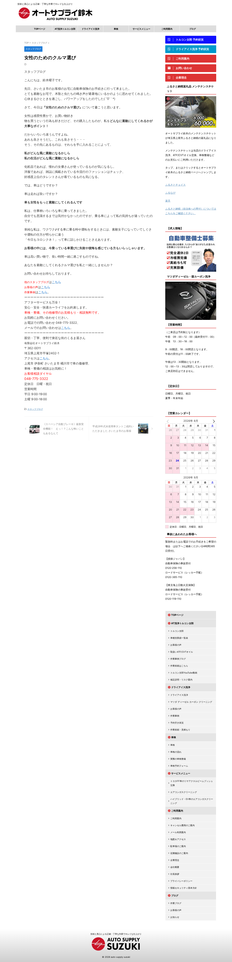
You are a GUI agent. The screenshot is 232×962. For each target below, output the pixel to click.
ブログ (192, 28)
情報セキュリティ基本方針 (183, 888)
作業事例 (174, 715)
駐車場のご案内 (178, 846)
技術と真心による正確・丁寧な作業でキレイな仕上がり (116, 934)
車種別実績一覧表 (179, 638)
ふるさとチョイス (175, 184)
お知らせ (174, 917)
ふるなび (170, 192)
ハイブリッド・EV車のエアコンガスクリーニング (191, 801)
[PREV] (168, 421)
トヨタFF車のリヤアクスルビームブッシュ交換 (191, 783)
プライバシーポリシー (181, 881)
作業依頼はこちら (179, 665)
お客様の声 (175, 644)
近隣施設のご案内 (179, 853)
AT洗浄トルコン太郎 (65, 28)
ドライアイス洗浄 (90, 28)
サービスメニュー (141, 28)
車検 (116, 28)
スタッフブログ (35, 409)
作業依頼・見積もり (180, 729)
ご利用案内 (166, 28)
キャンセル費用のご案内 (182, 825)
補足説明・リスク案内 (181, 679)
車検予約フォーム (179, 765)
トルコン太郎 (177, 631)
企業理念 (174, 860)
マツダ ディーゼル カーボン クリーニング (191, 701)
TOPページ (39, 28)
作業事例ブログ (178, 658)
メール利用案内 (178, 832)
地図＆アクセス (178, 839)
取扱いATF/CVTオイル (181, 651)
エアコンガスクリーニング (183, 792)
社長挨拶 (174, 874)
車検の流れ (175, 752)
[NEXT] (213, 421)
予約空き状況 (177, 722)
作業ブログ (175, 903)
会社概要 (174, 867)
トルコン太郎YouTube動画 (183, 672)
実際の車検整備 (178, 758)
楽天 (167, 200)
